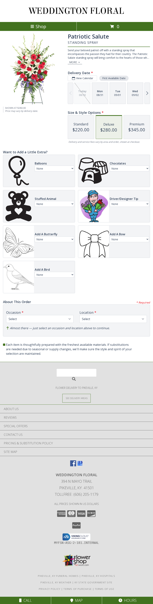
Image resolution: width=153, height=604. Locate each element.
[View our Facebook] (73, 465)
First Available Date (114, 78)
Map (78, 600)
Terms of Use (104, 589)
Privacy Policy (49, 589)
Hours (129, 600)
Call (27, 600)
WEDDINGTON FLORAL (76, 11)
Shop (41, 26)
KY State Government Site (94, 582)
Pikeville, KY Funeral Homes (58, 576)
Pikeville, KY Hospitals (98, 576)
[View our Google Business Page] (80, 465)
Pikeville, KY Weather (55, 582)
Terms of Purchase (77, 589)
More (73, 62)
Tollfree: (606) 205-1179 (76, 494)
